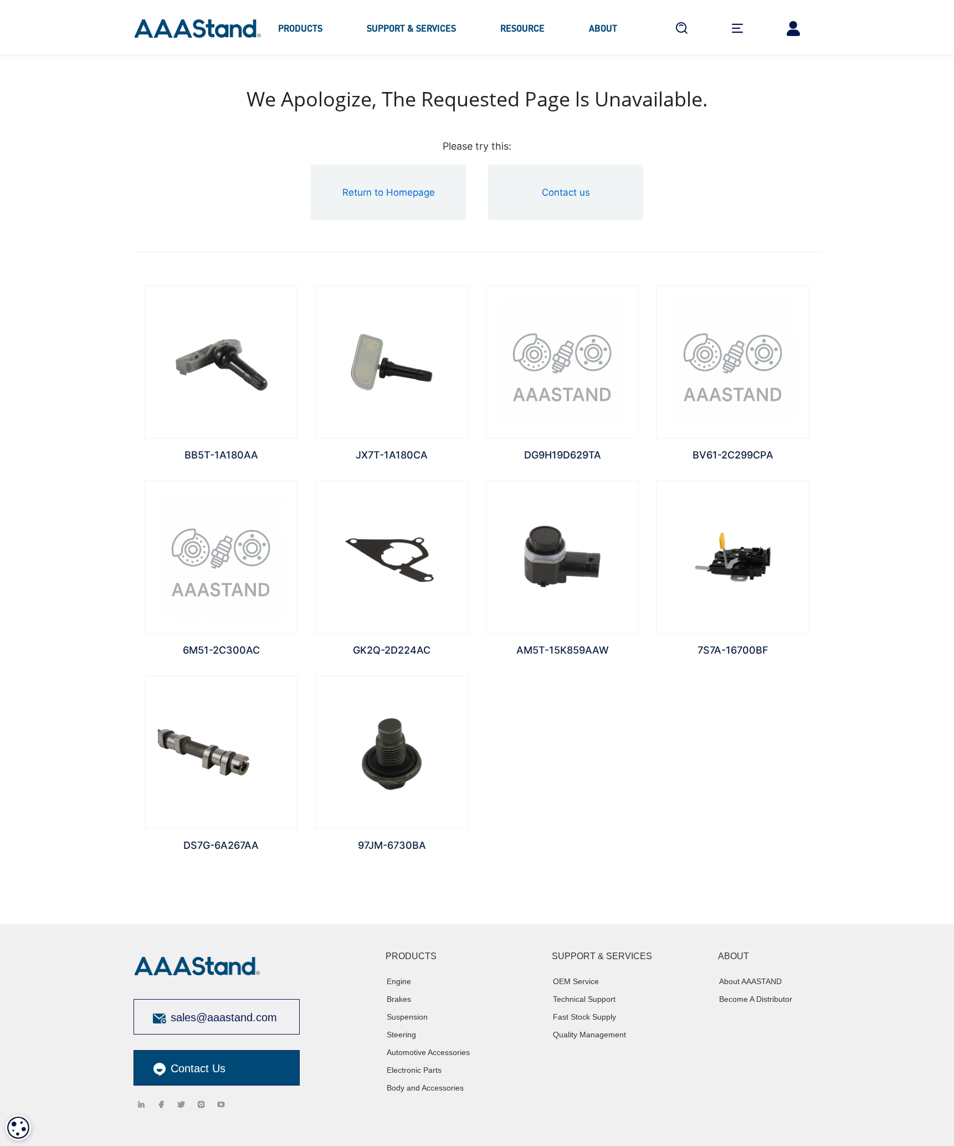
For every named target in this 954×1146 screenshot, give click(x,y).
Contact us (566, 192)
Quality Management (589, 1034)
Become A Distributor (755, 999)
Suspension (407, 1016)
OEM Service (576, 981)
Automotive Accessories (428, 1052)
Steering (401, 1034)
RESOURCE (522, 28)
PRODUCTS (300, 28)
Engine (399, 981)
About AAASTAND (750, 981)
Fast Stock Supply (584, 1016)
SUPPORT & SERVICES (411, 28)
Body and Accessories (425, 1087)
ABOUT (603, 28)
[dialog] (18, 1127)
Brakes (399, 999)
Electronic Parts (414, 1070)
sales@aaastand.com (224, 1017)
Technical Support (584, 999)
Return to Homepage (388, 192)
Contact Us (196, 1068)
